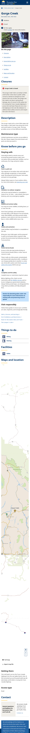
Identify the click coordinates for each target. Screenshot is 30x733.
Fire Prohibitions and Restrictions (11, 317)
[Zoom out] (25, 655)
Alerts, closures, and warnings (10, 314)
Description (7, 57)
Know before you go (10, 61)
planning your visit (22, 182)
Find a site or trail (9, 8)
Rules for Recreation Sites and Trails (11, 320)
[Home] (2, 8)
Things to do (7, 65)
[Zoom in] (25, 652)
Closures (6, 53)
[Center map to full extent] (25, 649)
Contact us (20, 713)
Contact (6, 77)
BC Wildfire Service (16, 280)
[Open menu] (27, 2)
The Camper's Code (7, 322)
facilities (10, 30)
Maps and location (9, 73)
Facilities (6, 69)
